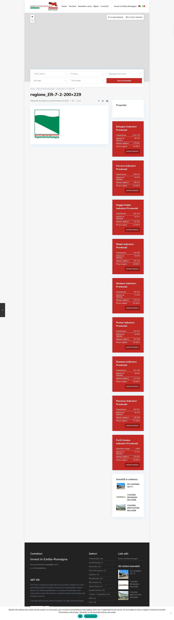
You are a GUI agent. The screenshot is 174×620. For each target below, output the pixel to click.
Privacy (81, 601)
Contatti (104, 6)
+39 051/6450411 (39, 568)
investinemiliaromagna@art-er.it (45, 564)
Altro (91, 602)
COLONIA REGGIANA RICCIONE (132, 497)
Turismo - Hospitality (97, 594)
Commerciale (94, 559)
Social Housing (94, 563)
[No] (171, 613)
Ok (80, 616)
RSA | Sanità (93, 582)
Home (64, 6)
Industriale (93, 566)
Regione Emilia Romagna (45, 89)
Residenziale (94, 578)
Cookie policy (90, 616)
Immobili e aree (85, 6)
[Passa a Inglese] (139, 6)
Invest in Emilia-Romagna (125, 6)
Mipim (96, 6)
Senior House (94, 586)
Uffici (91, 598)
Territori (72, 6)
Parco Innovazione (96, 570)
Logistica (92, 574)
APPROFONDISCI (132, 151)
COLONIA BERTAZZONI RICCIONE (133, 508)
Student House (95, 590)
